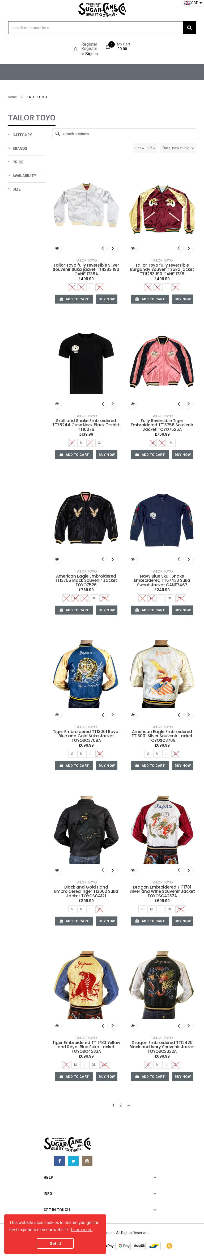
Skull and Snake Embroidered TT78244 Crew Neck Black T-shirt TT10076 (86, 425)
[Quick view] (57, 248)
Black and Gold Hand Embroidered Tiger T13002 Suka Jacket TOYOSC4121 (86, 891)
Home (12, 97)
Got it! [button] (55, 1243)
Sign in (91, 53)
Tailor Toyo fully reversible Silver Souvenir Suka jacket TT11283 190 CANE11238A (86, 269)
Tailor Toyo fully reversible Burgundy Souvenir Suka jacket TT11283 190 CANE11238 (162, 269)
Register (89, 44)
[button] (178, 148)
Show (139, 148)
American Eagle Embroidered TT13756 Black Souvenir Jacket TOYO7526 (86, 580)
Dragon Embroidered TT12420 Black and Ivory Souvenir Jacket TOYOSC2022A (162, 1047)
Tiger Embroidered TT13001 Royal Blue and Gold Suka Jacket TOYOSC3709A (86, 736)
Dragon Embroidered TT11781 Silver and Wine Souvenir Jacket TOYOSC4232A (162, 891)
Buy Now (107, 299)
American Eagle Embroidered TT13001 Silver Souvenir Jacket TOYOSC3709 (162, 736)
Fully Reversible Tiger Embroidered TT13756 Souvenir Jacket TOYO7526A (162, 425)
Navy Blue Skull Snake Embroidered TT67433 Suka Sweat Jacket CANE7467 (162, 580)
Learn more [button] (81, 1229)
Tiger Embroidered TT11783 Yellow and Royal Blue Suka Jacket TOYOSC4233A (86, 1047)
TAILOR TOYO (86, 260)
